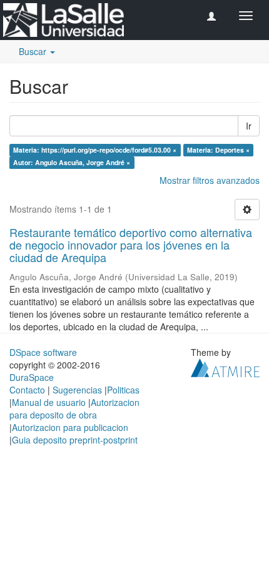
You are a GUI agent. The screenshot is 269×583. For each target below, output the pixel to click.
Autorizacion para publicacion (70, 427)
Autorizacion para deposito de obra (74, 408)
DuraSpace (31, 377)
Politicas (123, 389)
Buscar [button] (34, 51)
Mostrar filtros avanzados (210, 180)
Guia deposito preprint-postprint (75, 439)
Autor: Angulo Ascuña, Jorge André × (71, 162)
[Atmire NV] (225, 366)
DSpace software (43, 352)
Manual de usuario (49, 402)
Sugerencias (77, 389)
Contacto (27, 389)
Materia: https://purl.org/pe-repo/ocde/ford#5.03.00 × (94, 150)
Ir (248, 125)
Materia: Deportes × (218, 150)
